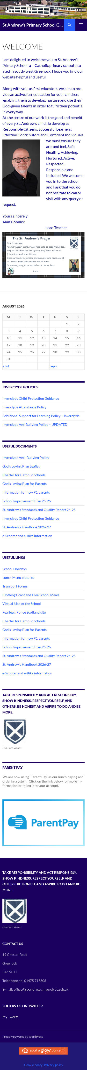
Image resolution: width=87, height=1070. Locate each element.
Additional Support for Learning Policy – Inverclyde (41, 416)
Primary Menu (81, 25)
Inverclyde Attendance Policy (24, 407)
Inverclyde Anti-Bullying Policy (25, 457)
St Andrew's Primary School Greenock (33, 25)
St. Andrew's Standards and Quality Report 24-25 (39, 510)
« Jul (6, 366)
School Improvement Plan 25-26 (26, 501)
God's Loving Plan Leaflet (21, 466)
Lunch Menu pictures (18, 577)
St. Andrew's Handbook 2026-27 (26, 527)
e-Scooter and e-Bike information (27, 536)
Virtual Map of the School (21, 603)
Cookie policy (33, 1065)
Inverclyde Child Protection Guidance (30, 398)
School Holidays (14, 569)
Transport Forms (15, 586)
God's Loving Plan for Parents (24, 484)
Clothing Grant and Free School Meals (30, 595)
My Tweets (10, 1017)
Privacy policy (53, 1065)
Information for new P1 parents (26, 492)
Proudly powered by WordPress (22, 1036)
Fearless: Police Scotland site (24, 612)
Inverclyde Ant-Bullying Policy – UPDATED (34, 424)
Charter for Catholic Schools (23, 475)
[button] (43, 255)
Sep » (53, 366)
